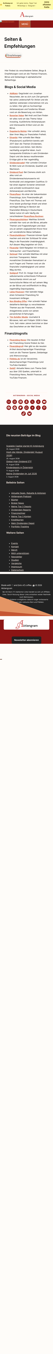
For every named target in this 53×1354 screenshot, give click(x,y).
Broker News (17, 503)
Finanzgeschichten (19, 219)
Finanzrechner (18, 513)
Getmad (13, 254)
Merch (14, 550)
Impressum (16, 566)
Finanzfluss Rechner (33, 216)
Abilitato (14, 93)
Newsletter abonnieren (26, 640)
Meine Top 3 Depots (21, 506)
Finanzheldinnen (18, 235)
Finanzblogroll (16, 346)
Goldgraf (14, 273)
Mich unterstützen (20, 553)
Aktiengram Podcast (21, 496)
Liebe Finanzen (17, 292)
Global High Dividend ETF (19, 461)
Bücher (14, 500)
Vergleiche (16, 563)
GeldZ (12, 368)
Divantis (13, 137)
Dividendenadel (17, 162)
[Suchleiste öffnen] (16, 23)
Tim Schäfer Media (19, 317)
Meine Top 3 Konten (21, 516)
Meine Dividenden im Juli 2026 (21, 473)
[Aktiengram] (7, 21)
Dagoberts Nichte (18, 131)
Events (14, 543)
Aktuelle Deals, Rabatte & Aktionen (28, 493)
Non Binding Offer (18, 301)
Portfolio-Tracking (20, 526)
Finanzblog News (18, 340)
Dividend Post (16, 172)
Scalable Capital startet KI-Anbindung (25, 446)
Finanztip (14, 248)
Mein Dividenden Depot (22, 523)
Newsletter (16, 557)
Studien (15, 560)
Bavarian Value (17, 115)
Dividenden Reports (21, 510)
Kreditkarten (17, 520)
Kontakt (15, 546)
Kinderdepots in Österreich (19, 467)
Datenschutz (17, 570)
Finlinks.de (15, 359)
